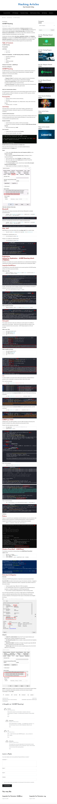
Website (4, 777)
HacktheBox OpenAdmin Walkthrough (29, 699)
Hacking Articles (28, 4)
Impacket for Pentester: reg (37, 796)
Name (3, 768)
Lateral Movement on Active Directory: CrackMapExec (9, 700)
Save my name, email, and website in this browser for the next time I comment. (19, 782)
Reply (8, 716)
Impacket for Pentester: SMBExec (12, 796)
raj (9, 26)
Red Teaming (4, 21)
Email (3, 772)
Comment (4, 759)
